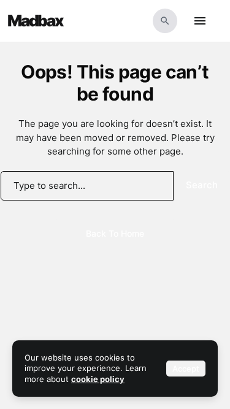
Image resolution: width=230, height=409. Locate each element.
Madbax (35, 21)
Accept (185, 368)
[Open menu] (200, 21)
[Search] (165, 21)
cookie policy (98, 379)
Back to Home (115, 233)
